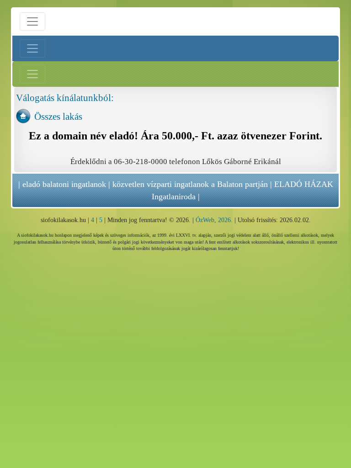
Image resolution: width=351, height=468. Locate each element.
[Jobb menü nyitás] (32, 74)
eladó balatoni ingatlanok (64, 184)
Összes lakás (58, 116)
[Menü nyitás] (32, 21)
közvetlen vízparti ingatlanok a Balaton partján (190, 184)
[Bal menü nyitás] (32, 48)
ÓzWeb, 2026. (214, 220)
